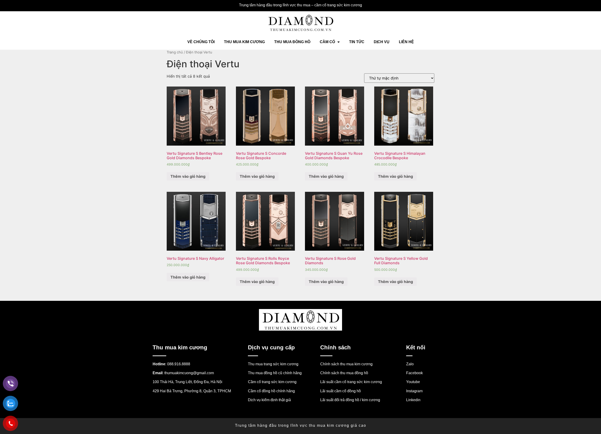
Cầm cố (327, 42)
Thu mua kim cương (244, 42)
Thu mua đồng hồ (292, 42)
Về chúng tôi (201, 42)
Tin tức (356, 42)
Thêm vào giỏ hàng (187, 176)
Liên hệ (406, 42)
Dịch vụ (381, 42)
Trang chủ (175, 52)
